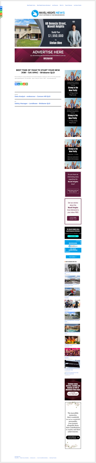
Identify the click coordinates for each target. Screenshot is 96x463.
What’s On (61, 5)
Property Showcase (68, 5)
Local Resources (55, 5)
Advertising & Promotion (53, 457)
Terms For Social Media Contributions (42, 457)
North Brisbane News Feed (71, 261)
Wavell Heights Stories (31, 5)
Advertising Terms (32, 457)
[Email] (26, 84)
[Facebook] (16, 84)
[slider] (74, 168)
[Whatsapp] (21, 84)
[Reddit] (24, 84)
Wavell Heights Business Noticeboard (43, 5)
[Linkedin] (18, 84)
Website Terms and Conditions (24, 457)
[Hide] (0, 18)
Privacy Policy (17, 457)
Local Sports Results (77, 5)
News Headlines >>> (73, 257)
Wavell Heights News (17, 456)
